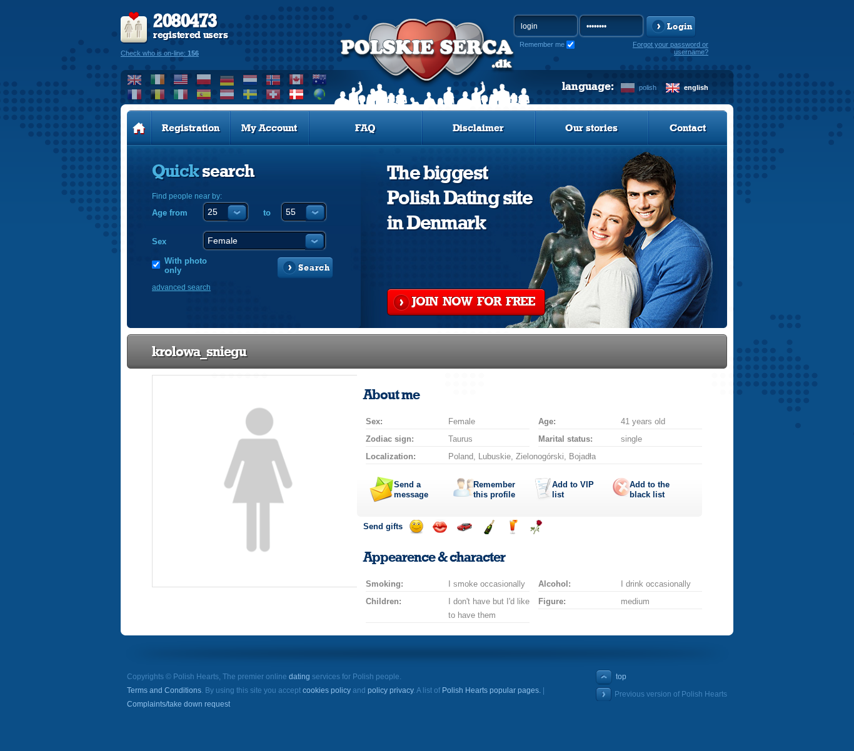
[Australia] (320, 79)
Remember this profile (494, 489)
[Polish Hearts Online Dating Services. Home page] (139, 128)
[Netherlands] (250, 79)
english (696, 87)
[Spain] (204, 94)
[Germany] (227, 79)
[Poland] (204, 79)
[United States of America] (181, 79)
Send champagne (488, 527)
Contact (688, 128)
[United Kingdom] (135, 79)
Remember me (542, 44)
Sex (159, 241)
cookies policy (327, 690)
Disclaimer (478, 128)
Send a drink (512, 527)
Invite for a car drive (464, 527)
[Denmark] (296, 94)
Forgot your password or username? (670, 48)
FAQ (365, 128)
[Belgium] (158, 94)
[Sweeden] (250, 94)
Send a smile (416, 527)
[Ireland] (158, 79)
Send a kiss (440, 527)
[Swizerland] (273, 94)
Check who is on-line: (160, 53)
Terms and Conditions (164, 690)
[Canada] (296, 79)
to (267, 212)
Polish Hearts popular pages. (491, 690)
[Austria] (227, 94)
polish (647, 87)
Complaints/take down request (178, 704)
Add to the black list (650, 489)
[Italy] (181, 94)
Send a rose (536, 527)
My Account (269, 128)
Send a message (411, 489)
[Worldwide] (320, 94)
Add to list (573, 489)
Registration (190, 128)
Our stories (591, 128)
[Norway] (273, 79)
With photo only (185, 265)
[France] (135, 94)
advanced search (181, 287)
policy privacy (390, 690)
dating (299, 676)
